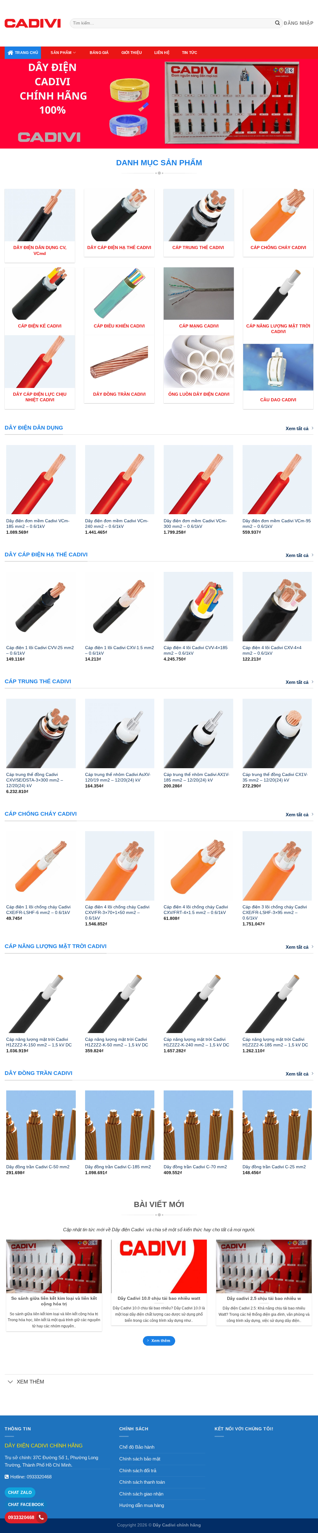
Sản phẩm (61, 53)
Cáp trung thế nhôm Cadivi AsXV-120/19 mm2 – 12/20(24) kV (118, 777)
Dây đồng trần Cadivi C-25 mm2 (274, 1166)
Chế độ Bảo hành (136, 1447)
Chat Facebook (26, 1504)
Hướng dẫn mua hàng (141, 1505)
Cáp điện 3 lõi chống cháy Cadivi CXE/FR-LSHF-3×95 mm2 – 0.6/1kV (275, 912)
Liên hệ (162, 53)
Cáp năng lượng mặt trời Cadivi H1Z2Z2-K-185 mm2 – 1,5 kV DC (275, 1042)
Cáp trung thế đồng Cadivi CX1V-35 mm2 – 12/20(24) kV (275, 777)
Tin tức (190, 53)
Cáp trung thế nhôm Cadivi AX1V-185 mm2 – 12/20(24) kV (196, 777)
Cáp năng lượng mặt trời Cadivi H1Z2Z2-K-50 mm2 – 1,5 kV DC (116, 1042)
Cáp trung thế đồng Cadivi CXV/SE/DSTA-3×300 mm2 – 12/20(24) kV (34, 780)
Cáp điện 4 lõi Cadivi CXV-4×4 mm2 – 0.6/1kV (272, 650)
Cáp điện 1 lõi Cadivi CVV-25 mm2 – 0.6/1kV (40, 650)
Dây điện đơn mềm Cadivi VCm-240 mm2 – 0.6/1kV (116, 523)
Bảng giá (99, 53)
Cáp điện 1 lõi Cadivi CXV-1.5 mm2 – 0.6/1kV (119, 650)
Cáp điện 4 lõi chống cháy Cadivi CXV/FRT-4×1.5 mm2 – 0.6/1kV (196, 909)
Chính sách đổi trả (137, 1470)
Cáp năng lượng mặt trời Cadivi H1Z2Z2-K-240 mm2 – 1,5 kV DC (196, 1042)
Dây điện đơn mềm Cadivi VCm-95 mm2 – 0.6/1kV (277, 523)
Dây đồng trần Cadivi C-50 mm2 (38, 1166)
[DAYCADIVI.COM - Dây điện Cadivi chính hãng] (33, 23)
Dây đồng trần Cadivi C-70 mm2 (195, 1166)
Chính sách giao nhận (141, 1493)
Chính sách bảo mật (139, 1458)
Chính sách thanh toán (142, 1482)
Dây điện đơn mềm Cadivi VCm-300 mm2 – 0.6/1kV (195, 523)
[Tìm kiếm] (278, 23)
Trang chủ (26, 53)
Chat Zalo (20, 1492)
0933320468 (39, 1476)
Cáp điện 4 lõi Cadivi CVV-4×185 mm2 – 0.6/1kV (196, 650)
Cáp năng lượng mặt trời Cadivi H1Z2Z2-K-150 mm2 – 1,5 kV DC (39, 1042)
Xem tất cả (297, 428)
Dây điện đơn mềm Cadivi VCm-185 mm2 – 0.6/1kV (38, 523)
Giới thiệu (131, 53)
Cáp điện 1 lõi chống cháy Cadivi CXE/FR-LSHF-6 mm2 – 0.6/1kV (38, 909)
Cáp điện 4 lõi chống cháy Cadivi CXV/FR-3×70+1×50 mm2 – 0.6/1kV (117, 912)
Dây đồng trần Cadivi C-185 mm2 (118, 1166)
